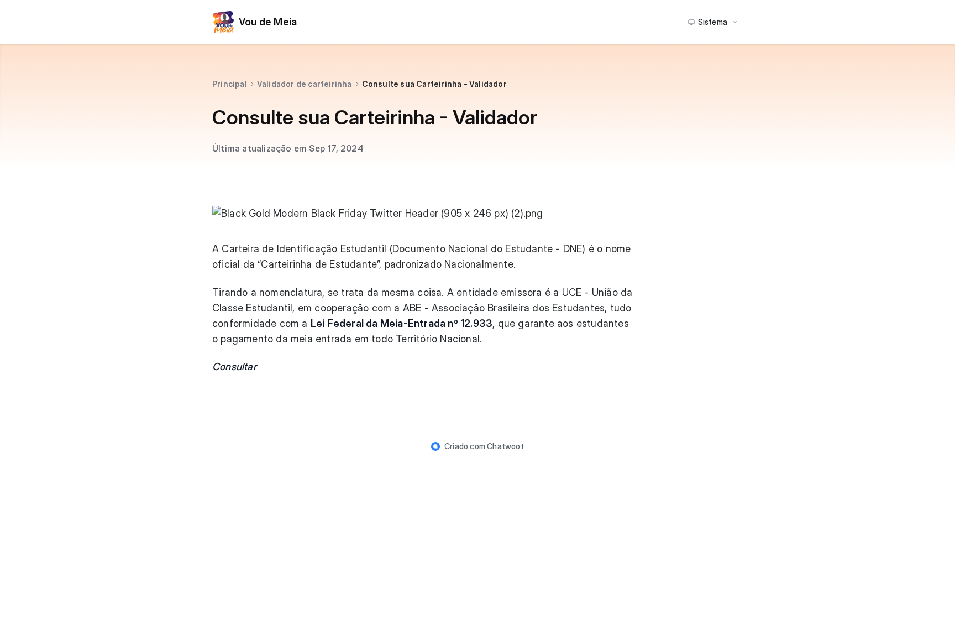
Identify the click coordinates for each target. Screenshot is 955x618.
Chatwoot (505, 446)
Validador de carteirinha (304, 84)
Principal (229, 84)
